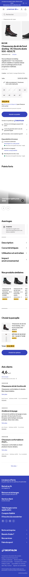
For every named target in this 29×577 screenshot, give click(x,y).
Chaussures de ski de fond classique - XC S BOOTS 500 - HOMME (7, 292)
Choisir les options (15, 352)
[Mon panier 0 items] (25, 9)
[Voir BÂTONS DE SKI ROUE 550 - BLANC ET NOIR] (6, 337)
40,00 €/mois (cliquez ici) (10, 104)
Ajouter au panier (14, 114)
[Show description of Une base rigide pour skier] (22, 200)
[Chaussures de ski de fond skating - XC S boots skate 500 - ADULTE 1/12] (11, 31)
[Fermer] (26, 3)
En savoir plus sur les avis (8, 378)
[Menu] (3, 9)
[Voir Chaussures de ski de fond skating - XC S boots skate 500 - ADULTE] (6, 327)
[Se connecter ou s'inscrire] (22, 9)
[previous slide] (3, 208)
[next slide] (8, 208)
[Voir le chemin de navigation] (2, 19)
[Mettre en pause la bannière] (23, 3)
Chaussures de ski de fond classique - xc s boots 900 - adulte (18, 292)
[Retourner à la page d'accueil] (12, 9)
